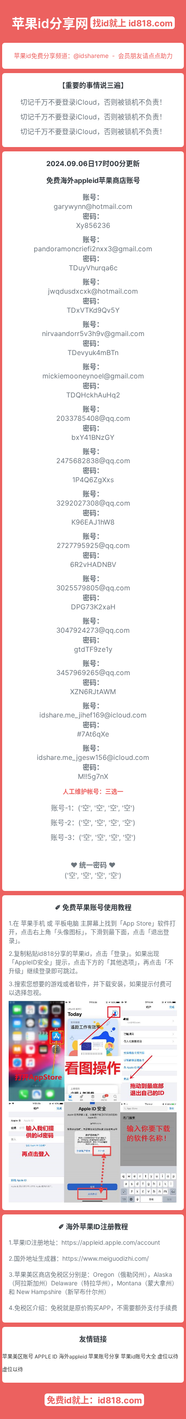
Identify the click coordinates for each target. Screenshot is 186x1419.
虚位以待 (167, 1356)
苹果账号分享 (103, 1356)
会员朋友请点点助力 (145, 55)
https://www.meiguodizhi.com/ (105, 1258)
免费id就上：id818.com (94, 1400)
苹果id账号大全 (138, 1356)
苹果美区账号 (17, 1356)
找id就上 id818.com (133, 23)
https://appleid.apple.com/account (110, 1242)
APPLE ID (46, 1356)
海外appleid (73, 1356)
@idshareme (91, 55)
